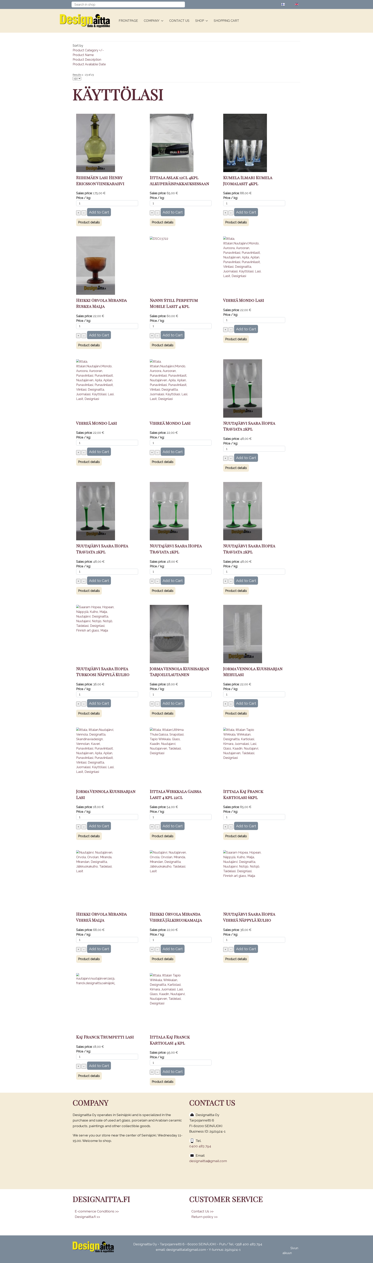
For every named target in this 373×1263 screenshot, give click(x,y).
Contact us (179, 21)
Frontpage (128, 21)
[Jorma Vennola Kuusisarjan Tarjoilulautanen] (169, 634)
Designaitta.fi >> (87, 1217)
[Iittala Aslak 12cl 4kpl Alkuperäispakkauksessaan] (171, 142)
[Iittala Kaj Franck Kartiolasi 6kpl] (242, 756)
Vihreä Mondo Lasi (243, 300)
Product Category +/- (88, 50)
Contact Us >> (202, 1211)
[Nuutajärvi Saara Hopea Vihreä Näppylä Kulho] (242, 879)
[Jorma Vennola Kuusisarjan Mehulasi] (242, 634)
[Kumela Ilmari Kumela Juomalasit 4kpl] (245, 142)
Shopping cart (226, 21)
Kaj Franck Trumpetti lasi (105, 1036)
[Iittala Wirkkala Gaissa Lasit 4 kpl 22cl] (169, 756)
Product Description (87, 59)
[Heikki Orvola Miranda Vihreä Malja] (95, 879)
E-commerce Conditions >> (97, 1211)
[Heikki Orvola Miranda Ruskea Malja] (95, 265)
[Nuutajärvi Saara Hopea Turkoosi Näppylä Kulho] (95, 634)
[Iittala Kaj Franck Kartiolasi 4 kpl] (169, 1002)
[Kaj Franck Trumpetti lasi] (95, 1002)
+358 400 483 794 (248, 1244)
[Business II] (93, 1247)
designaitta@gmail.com (208, 1161)
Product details (89, 222)
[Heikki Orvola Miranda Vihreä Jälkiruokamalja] (169, 879)
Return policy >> (204, 1217)
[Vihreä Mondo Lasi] (242, 265)
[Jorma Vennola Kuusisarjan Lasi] (95, 756)
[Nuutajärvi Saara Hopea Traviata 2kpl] (242, 388)
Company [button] (151, 21)
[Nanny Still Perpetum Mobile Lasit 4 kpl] (171, 265)
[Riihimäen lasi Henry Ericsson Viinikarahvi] (95, 142)
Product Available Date (89, 64)
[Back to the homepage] (86, 21)
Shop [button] (199, 21)
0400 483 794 (200, 1146)
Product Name (83, 55)
